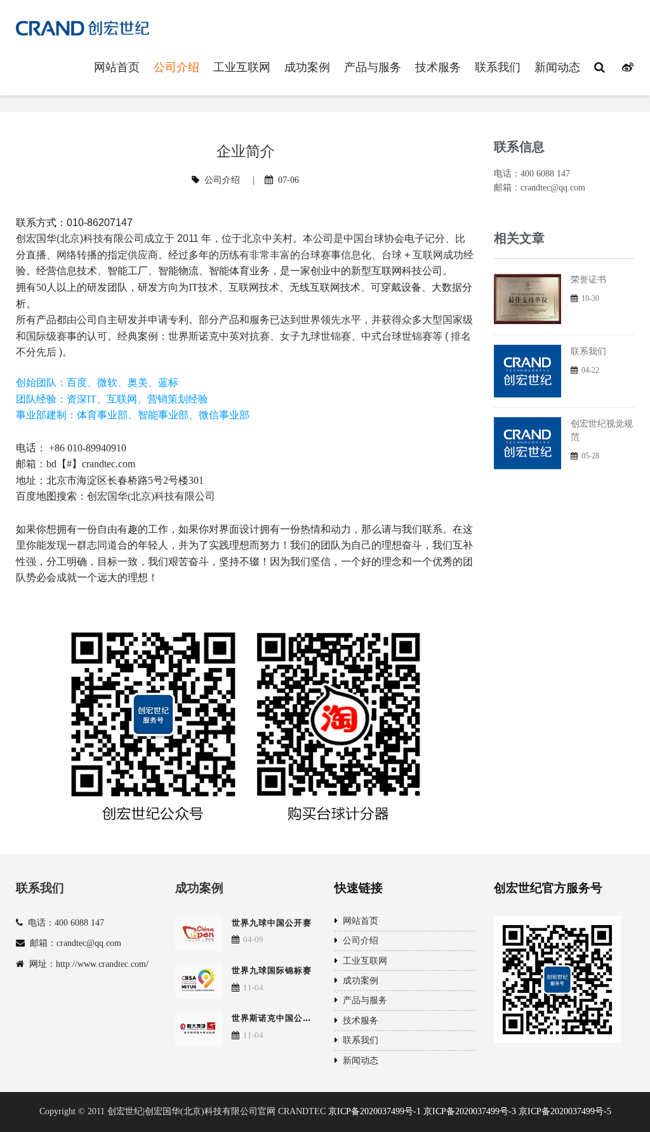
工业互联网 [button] (241, 66)
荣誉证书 (588, 279)
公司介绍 (222, 180)
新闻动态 (358, 1060)
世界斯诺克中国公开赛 (276, 1017)
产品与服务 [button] (372, 66)
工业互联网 (362, 961)
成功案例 (199, 887)
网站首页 (358, 921)
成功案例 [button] (307, 66)
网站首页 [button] (117, 66)
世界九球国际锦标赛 (272, 970)
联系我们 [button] (498, 66)
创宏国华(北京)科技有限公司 (151, 496)
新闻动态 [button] (557, 66)
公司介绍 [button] (176, 66)
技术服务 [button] (438, 66)
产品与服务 (362, 1000)
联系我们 (588, 351)
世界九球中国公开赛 (272, 922)
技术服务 (358, 1020)
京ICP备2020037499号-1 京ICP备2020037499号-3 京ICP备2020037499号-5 (469, 1111)
